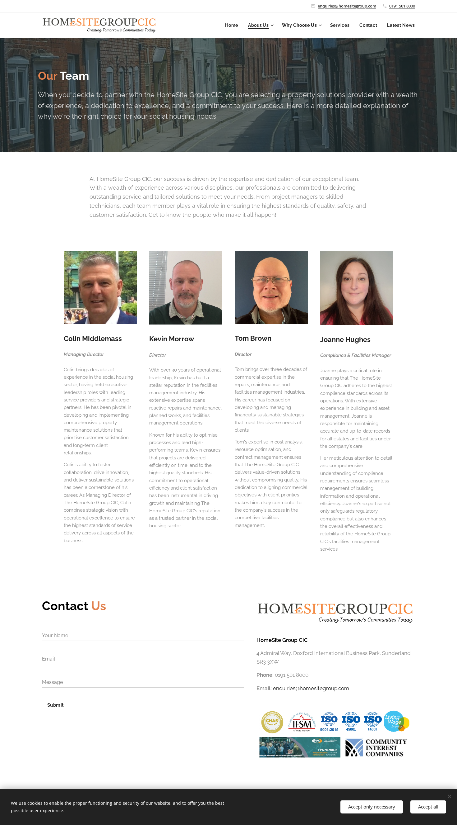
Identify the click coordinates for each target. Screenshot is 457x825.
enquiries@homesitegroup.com (347, 6)
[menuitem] (233, 25)
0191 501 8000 (402, 6)
